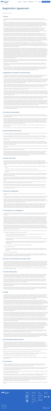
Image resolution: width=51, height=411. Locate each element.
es (35, 1)
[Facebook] (44, 396)
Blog (32, 402)
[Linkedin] (48, 396)
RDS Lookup (33, 399)
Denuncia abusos (40, 395)
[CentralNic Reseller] (5, 2)
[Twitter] (46, 396)
